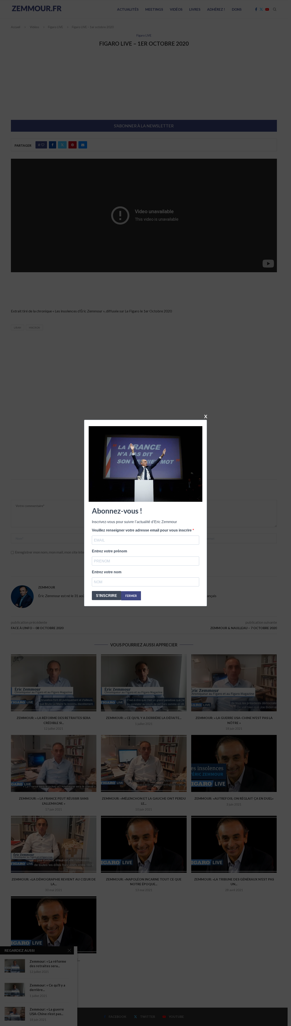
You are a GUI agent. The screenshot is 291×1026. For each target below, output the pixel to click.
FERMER (131, 596)
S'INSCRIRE (106, 596)
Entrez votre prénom (109, 551)
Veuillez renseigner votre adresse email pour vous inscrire (142, 530)
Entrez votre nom (106, 572)
